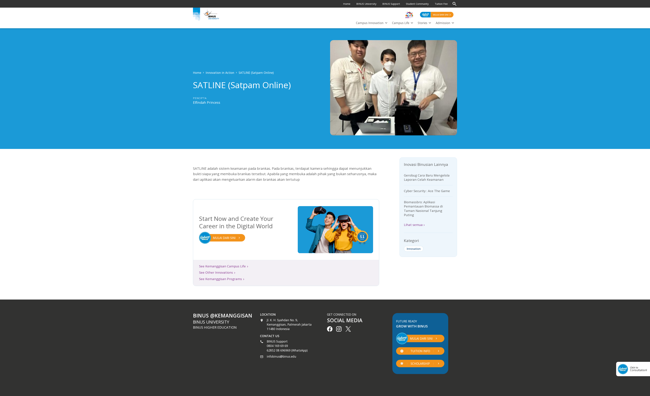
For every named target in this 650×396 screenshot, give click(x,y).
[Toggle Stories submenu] (429, 22)
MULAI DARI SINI (224, 238)
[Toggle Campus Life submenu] (411, 22)
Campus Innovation (370, 23)
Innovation (414, 249)
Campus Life (400, 23)
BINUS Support (391, 3)
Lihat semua (414, 225)
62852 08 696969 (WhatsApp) (287, 350)
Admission (443, 23)
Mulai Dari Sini (421, 338)
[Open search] (454, 3)
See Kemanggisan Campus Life (223, 266)
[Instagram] (339, 329)
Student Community (417, 3)
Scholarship (420, 363)
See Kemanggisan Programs (221, 279)
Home (346, 3)
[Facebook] (329, 329)
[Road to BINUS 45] (409, 14)
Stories (422, 23)
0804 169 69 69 (277, 346)
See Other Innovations (217, 272)
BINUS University (366, 3)
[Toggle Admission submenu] (452, 22)
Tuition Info (420, 351)
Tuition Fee (441, 3)
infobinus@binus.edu (281, 356)
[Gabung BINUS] (437, 14)
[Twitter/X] (348, 329)
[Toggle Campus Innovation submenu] (386, 22)
